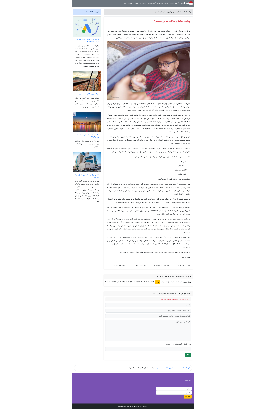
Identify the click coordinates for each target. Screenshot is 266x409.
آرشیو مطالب (174, 3)
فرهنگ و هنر (128, 3)
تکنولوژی (143, 3)
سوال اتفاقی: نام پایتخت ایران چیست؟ (178, 344)
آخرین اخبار (152, 3)
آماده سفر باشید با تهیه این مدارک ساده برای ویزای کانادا (88, 136)
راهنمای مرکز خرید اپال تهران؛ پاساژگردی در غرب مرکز (87, 176)
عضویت (187, 396)
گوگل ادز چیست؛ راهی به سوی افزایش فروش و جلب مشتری (88, 40)
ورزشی (136, 3)
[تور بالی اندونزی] (187, 3)
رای (157, 282)
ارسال (188, 354)
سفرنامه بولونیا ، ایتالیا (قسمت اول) (89, 94)
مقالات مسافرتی (162, 3)
